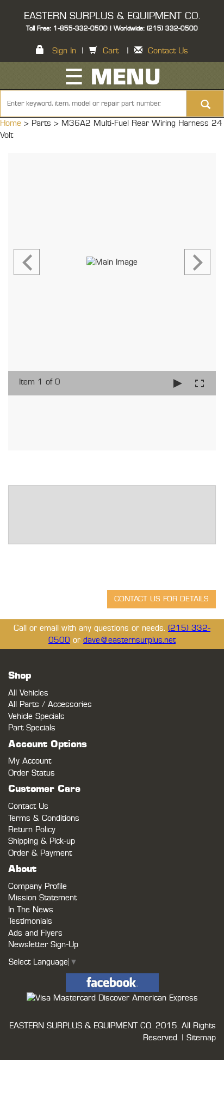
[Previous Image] (27, 262)
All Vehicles (28, 693)
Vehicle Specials (36, 716)
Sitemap (201, 1038)
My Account (29, 761)
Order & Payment (40, 853)
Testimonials (30, 921)
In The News (30, 910)
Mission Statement (42, 898)
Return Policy (31, 830)
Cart (111, 51)
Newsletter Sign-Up (43, 945)
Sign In (64, 51)
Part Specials (31, 728)
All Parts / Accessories (50, 704)
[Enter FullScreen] (199, 383)
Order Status (31, 773)
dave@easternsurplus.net (129, 640)
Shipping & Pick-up (41, 841)
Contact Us (168, 51)
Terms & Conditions (43, 818)
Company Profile (37, 886)
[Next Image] (197, 262)
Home (12, 123)
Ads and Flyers (35, 933)
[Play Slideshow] (177, 383)
